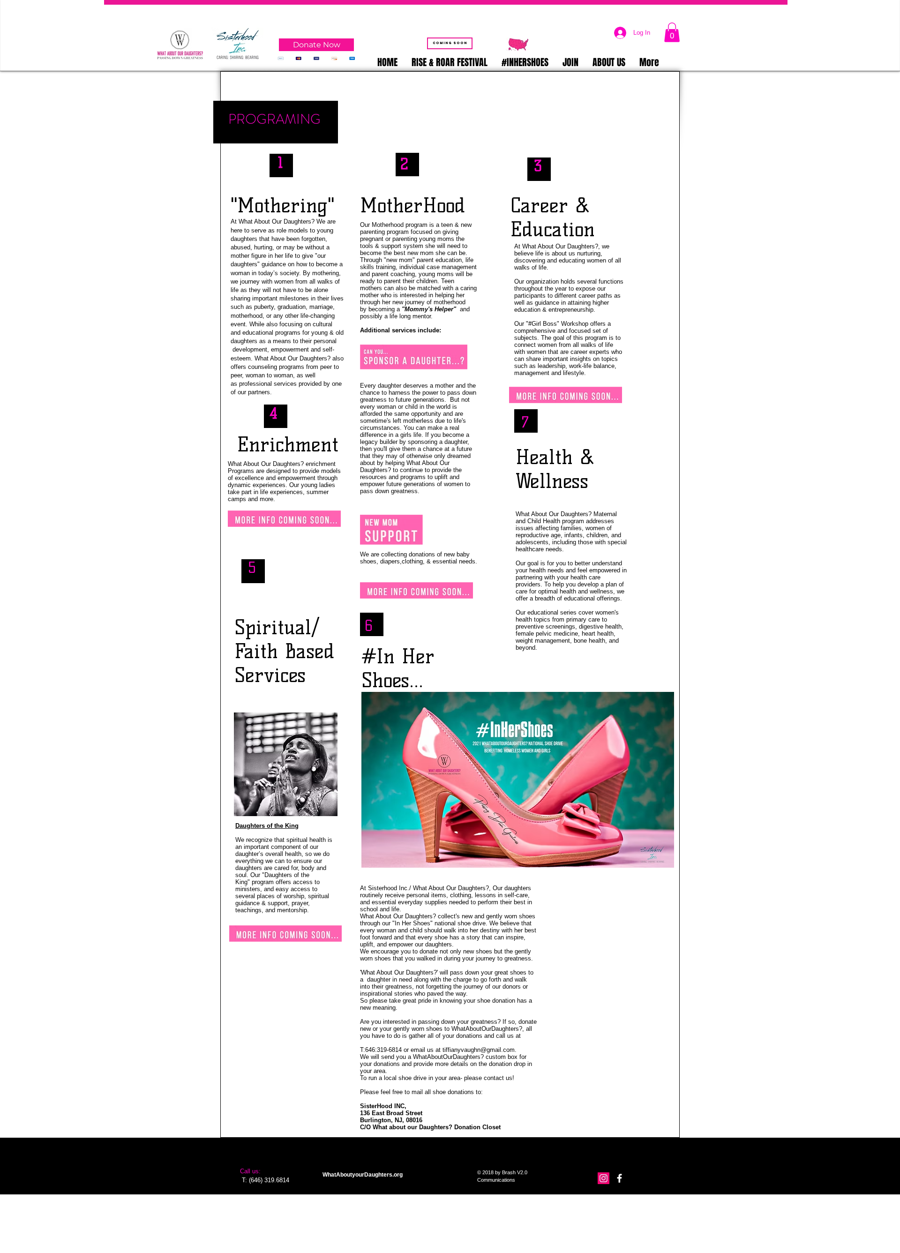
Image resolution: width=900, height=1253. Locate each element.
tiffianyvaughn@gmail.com (478, 1049)
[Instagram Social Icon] (603, 1178)
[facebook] (619, 1178)
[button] (672, 32)
